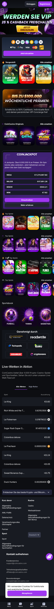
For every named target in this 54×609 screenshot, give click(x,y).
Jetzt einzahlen (27, 53)
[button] (27, 135)
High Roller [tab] (33, 387)
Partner (5, 529)
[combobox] (34, 534)
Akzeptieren (27, 593)
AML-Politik (6, 513)
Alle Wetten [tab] (21, 387)
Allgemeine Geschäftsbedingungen (11, 507)
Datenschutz (7, 517)
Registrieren (45, 4)
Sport (4, 539)
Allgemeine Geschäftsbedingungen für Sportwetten (13, 546)
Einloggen (31, 4)
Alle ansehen (46, 62)
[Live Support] (49, 556)
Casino (31, 506)
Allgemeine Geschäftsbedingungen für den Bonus (39, 517)
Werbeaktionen (34, 510)
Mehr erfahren (27, 205)
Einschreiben (27, 200)
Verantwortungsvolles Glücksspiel (11, 523)
